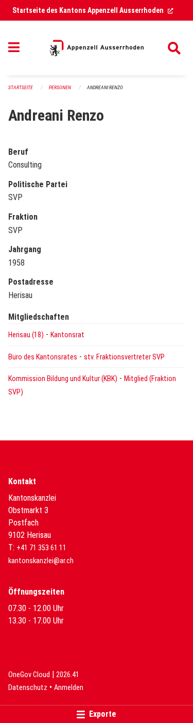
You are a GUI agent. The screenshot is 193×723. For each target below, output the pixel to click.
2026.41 (67, 674)
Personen (60, 87)
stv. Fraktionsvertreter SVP (124, 357)
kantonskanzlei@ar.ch (41, 560)
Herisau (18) (26, 335)
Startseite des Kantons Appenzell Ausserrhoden (92, 10)
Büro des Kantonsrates (42, 357)
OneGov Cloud (29, 674)
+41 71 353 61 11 (41, 548)
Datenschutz (27, 687)
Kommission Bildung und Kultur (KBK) (62, 378)
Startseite (20, 87)
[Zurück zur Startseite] (96, 48)
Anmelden (68, 687)
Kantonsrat (67, 335)
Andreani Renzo (105, 87)
